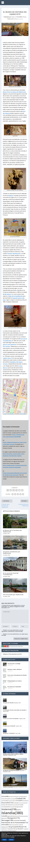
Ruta (22, 827)
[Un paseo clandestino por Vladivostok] (15, 543)
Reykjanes (5, 827)
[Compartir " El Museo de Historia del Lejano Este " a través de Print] (22, 490)
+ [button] (4, 381)
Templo (10, 829)
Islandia (12, 813)
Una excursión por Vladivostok (13, 594)
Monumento (24, 816)
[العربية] (3, 646)
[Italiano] (17, 646)
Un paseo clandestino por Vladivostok (11, 552)
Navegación (13, 818)
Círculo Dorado (12, 800)
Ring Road (13, 827)
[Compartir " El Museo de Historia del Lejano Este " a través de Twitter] (10, 490)
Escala (19, 800)
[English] (7, 646)
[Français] (10, 646)
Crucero (5, 800)
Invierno (9, 809)
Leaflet (5, 413)
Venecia (4, 830)
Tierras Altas (18, 829)
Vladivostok (10, 19)
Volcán (14, 830)
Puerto (5, 825)
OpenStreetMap (11, 413)
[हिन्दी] (15, 646)
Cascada (13, 798)
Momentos (16, 816)
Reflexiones (12, 824)
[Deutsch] (12, 646)
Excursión (7, 803)
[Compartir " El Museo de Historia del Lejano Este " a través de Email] (19, 490)
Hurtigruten (18, 806)
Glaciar (15, 804)
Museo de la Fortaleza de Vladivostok (14, 92)
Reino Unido (19, 824)
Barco (11, 796)
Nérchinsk (7, 294)
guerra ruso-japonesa (9, 344)
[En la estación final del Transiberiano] (15, 564)
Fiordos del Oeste (7, 804)
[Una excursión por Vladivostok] (15, 585)
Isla (19, 809)
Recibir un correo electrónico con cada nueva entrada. (15, 634)
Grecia (20, 804)
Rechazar (11, 839)
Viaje (10, 830)
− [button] (4, 383)
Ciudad (21, 798)
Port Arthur (6, 346)
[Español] (22, 646)
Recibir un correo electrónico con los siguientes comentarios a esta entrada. (12, 630)
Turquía (25, 829)
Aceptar (4, 839)
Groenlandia (6, 806)
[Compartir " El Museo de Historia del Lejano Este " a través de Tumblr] (13, 490)
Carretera (16, 796)
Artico (5, 796)
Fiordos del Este (23, 803)
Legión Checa (7, 358)
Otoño (16, 820)
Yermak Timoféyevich (14, 253)
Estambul (25, 800)
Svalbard (4, 829)
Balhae (11, 195)
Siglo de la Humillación (15, 296)
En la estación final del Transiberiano (10, 573)
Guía (12, 806)
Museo (4, 818)
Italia (4, 816)
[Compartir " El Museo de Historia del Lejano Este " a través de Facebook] (7, 490)
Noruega (7, 820)
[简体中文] (5, 646)
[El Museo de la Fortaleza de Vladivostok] (15, 521)
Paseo (23, 820)
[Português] (19, 646)
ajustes (12, 837)
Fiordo (15, 803)
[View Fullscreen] (25, 381)
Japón (10, 816)
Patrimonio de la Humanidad (15, 822)
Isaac (13, 17)
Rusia (24, 17)
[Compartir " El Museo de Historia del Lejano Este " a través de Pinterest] (16, 490)
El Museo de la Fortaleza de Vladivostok (12, 531)
